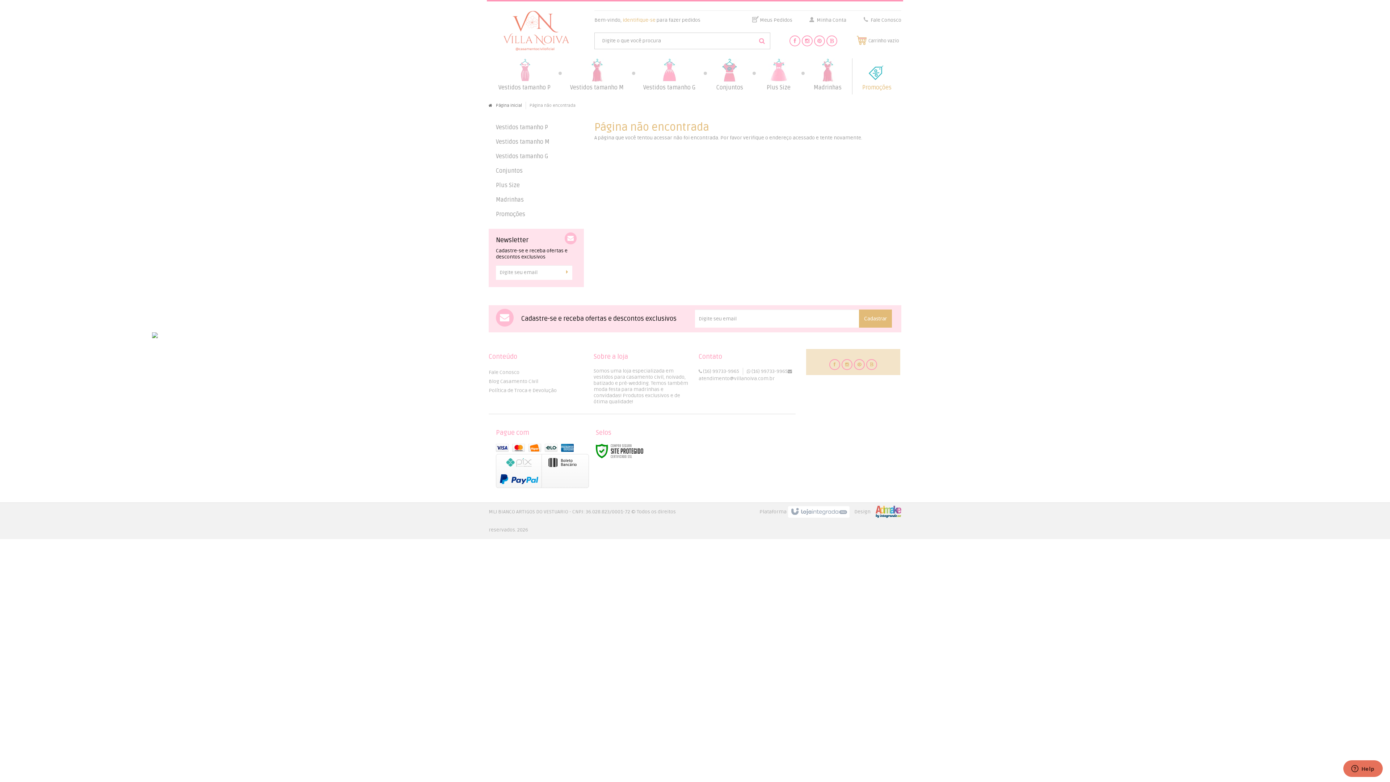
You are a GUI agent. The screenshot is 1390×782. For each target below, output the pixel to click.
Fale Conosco (885, 20)
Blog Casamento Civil (513, 381)
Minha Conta (831, 20)
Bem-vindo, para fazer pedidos (647, 20)
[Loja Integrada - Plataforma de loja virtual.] (830, 512)
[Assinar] (569, 272)
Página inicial (509, 105)
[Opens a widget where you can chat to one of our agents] (1363, 769)
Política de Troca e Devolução (523, 390)
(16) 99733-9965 (720, 371)
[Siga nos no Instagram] (807, 41)
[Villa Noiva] (536, 30)
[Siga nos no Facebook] (794, 41)
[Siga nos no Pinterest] (819, 41)
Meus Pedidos (776, 20)
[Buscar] (762, 41)
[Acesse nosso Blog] (831, 41)
